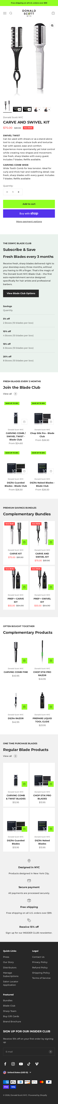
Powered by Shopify (37, 1095)
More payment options (29, 221)
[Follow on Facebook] (5, 1064)
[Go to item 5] (47, 110)
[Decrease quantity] (7, 192)
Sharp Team (9, 1011)
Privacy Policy (39, 962)
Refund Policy (40, 967)
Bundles (7, 1000)
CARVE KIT (16, 553)
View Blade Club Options (21, 293)
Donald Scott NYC (13, 117)
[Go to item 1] (7, 106)
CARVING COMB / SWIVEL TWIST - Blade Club (16, 436)
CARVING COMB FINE (16, 672)
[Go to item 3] (27, 110)
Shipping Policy (41, 972)
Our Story (8, 962)
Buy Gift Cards (11, 1016)
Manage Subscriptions (10, 974)
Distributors (9, 967)
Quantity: (8, 185)
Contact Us (38, 957)
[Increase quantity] (18, 192)
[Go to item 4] (37, 110)
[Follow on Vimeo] (37, 1064)
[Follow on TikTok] (29, 1064)
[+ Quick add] (24, 422)
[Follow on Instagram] (13, 1064)
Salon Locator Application (10, 983)
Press (6, 957)
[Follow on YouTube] (21, 1064)
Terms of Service (41, 978)
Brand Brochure (12, 1021)
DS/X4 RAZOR (16, 718)
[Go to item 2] (17, 110)
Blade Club (9, 1005)
